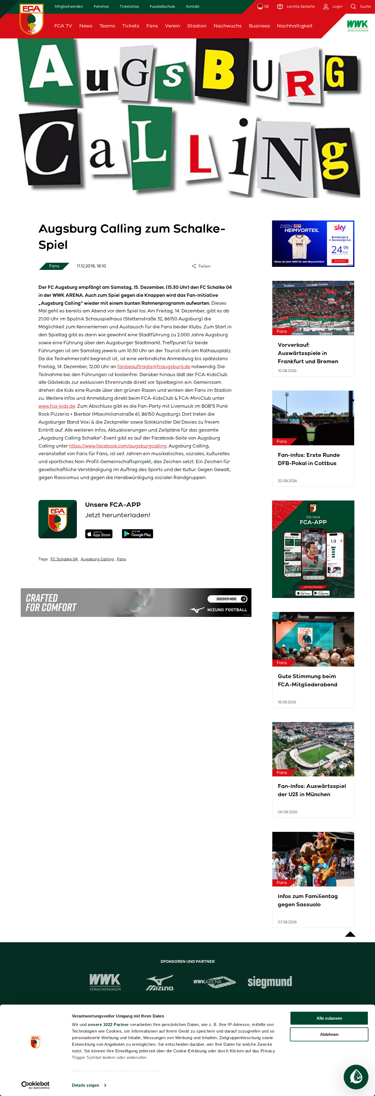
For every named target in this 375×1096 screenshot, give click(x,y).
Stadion (196, 26)
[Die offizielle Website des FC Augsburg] (31, 19)
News (85, 26)
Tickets (130, 26)
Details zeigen (85, 1085)
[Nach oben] (350, 931)
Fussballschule (162, 6)
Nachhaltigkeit (295, 26)
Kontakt (193, 6)
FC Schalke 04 (64, 559)
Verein (172, 26)
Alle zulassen (329, 1018)
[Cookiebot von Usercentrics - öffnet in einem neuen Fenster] (36, 1085)
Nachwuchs (228, 26)
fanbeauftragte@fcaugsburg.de (153, 367)
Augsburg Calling (97, 559)
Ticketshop (129, 6)
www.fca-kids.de (56, 406)
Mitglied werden (69, 6)
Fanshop (101, 6)
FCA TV (63, 26)
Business (259, 26)
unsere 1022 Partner (108, 1024)
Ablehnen (329, 1034)
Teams (107, 26)
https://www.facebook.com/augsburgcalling (118, 446)
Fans (152, 26)
